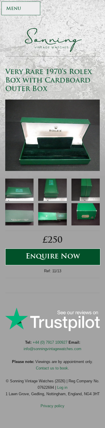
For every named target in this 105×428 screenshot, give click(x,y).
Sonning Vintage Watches (52, 40)
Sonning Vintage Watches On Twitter (72, 9)
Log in (62, 387)
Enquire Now (53, 256)
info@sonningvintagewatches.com (52, 349)
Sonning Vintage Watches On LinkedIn (97, 21)
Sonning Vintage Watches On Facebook (59, 9)
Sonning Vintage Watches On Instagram (97, 9)
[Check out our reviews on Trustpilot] (52, 330)
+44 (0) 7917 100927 (50, 342)
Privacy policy (52, 406)
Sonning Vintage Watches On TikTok (84, 9)
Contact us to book (52, 368)
